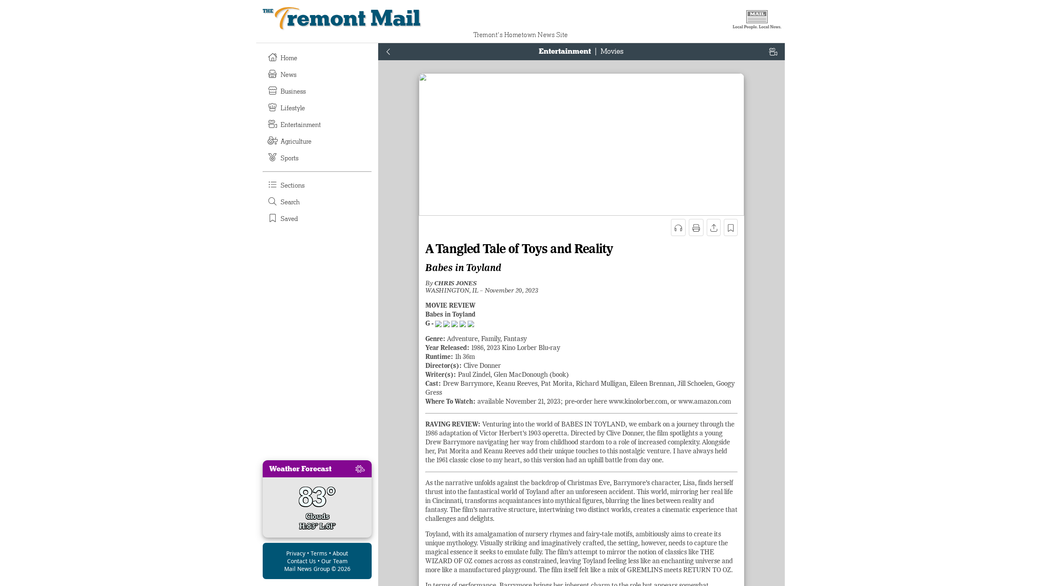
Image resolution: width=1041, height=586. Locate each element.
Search (290, 202)
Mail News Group (307, 569)
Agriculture (296, 142)
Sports (289, 158)
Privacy (295, 553)
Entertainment (301, 125)
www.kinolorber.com (638, 402)
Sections (293, 185)
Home (289, 58)
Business (293, 91)
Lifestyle (293, 108)
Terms (319, 553)
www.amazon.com (704, 402)
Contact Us (301, 561)
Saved (289, 219)
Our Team (334, 561)
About (340, 553)
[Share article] (714, 227)
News (288, 75)
